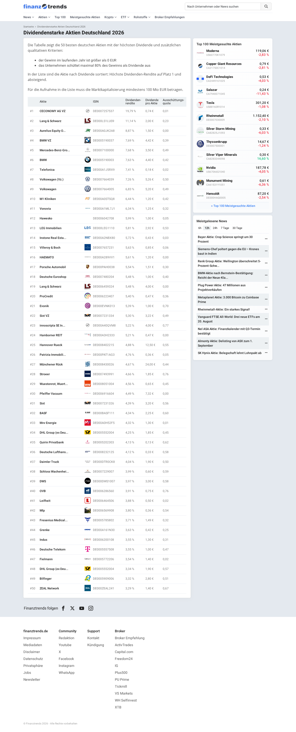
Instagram (66, 665)
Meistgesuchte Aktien (85, 17)
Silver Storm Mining (220, 128)
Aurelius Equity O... (53, 131)
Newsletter (31, 679)
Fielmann (46, 559)
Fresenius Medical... (54, 520)
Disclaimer (31, 652)
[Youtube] (81, 608)
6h (199, 228)
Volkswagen (48, 189)
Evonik (44, 306)
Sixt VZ (44, 316)
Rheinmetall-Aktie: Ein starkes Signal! (224, 309)
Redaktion (66, 638)
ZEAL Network (49, 588)
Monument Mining (219, 180)
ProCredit (46, 296)
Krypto (109, 17)
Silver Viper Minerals (221, 154)
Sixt (42, 403)
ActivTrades (124, 645)
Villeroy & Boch (50, 247)
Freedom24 (124, 658)
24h (215, 228)
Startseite (28, 26)
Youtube (65, 645)
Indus (43, 539)
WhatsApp (67, 672)
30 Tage (237, 228)
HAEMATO (47, 257)
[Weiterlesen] (266, 239)
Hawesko (46, 218)
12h (207, 228)
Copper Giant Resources (224, 64)
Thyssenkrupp (216, 141)
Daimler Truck (49, 462)
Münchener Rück (51, 364)
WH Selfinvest (126, 700)
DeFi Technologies (219, 77)
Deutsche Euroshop (53, 277)
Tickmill (121, 686)
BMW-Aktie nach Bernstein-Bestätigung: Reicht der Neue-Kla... (225, 275)
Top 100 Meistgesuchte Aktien (234, 206)
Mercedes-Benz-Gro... (55, 150)
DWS (43, 481)
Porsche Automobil (53, 267)
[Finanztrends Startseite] (45, 8)
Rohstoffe (140, 17)
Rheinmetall (215, 115)
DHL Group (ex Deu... (54, 432)
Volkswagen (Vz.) (51, 179)
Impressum (32, 638)
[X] (72, 608)
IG (116, 665)
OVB (43, 491)
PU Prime (122, 679)
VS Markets (124, 693)
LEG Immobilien (51, 228)
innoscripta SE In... (52, 325)
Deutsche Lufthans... (54, 452)
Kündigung (95, 645)
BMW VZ (45, 140)
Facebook (66, 658)
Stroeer (45, 374)
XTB (118, 707)
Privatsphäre (33, 665)
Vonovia (45, 208)
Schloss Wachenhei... (54, 471)
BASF (43, 413)
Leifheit (45, 501)
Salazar (211, 90)
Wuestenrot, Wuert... (54, 384)
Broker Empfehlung (130, 638)
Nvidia (211, 167)
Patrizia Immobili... (53, 354)
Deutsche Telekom (52, 549)
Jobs (27, 672)
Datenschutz (33, 658)
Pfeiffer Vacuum (51, 393)
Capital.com (124, 652)
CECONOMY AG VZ (52, 111)
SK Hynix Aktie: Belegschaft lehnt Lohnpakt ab (230, 353)
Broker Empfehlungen (170, 17)
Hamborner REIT (51, 335)
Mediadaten (32, 645)
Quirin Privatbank (52, 442)
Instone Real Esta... (53, 238)
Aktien (42, 17)
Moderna (212, 51)
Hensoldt (212, 193)
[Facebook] (63, 608)
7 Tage (225, 228)
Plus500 (121, 672)
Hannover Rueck (51, 345)
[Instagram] (91, 608)
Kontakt (93, 638)
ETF (123, 17)
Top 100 (60, 17)
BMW (43, 160)
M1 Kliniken (48, 199)
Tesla (210, 103)
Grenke (45, 530)
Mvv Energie (48, 423)
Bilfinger (46, 578)
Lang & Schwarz (50, 121)
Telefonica (47, 169)
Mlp (42, 510)
